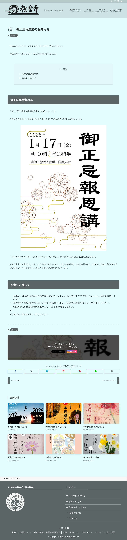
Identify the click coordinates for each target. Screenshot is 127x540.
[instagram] (118, 1)
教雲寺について (25, 532)
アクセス (98, 532)
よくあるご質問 (109, 532)
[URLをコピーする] (111, 371)
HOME (14, 532)
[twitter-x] (115, 1)
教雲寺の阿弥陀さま (53, 532)
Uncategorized (77, 496)
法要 (73, 518)
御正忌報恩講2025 (30, 74)
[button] (15, 371)
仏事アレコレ (87, 532)
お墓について (75, 532)
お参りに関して (29, 78)
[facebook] (111, 1)
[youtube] (121, 1)
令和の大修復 (38, 532)
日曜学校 (75, 513)
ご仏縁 (65, 532)
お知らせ (14, 35)
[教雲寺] (23, 10)
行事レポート (77, 507)
